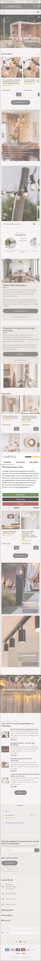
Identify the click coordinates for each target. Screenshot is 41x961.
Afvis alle (21, 504)
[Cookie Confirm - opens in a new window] (32, 457)
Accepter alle (20, 495)
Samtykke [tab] (7, 462)
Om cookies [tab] (20, 462)
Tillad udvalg (20, 499)
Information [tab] (34, 462)
